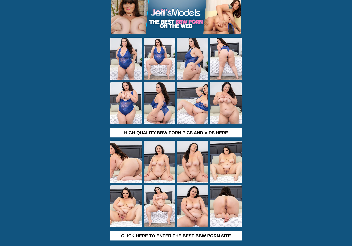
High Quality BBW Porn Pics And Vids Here (176, 132)
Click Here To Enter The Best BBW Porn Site (176, 235)
